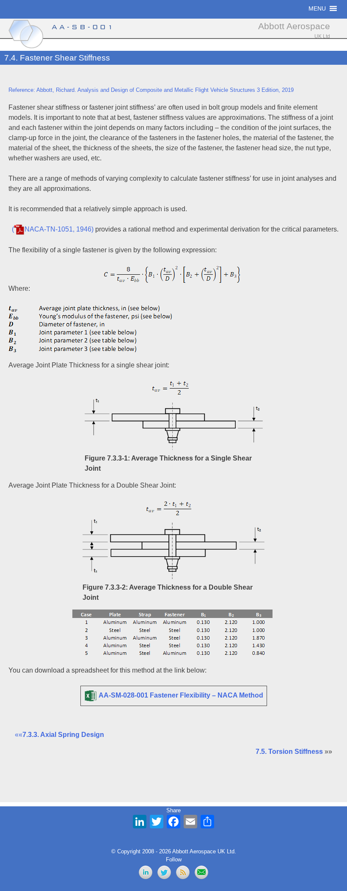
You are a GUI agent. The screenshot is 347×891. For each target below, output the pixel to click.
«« (59, 734)
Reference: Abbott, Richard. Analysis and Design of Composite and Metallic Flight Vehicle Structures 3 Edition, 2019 (151, 90)
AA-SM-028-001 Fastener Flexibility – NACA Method (181, 695)
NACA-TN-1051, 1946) (59, 229)
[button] (317, 8)
